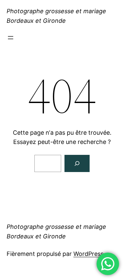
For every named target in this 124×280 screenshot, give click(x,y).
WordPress (88, 253)
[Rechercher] (77, 163)
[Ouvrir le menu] (11, 38)
